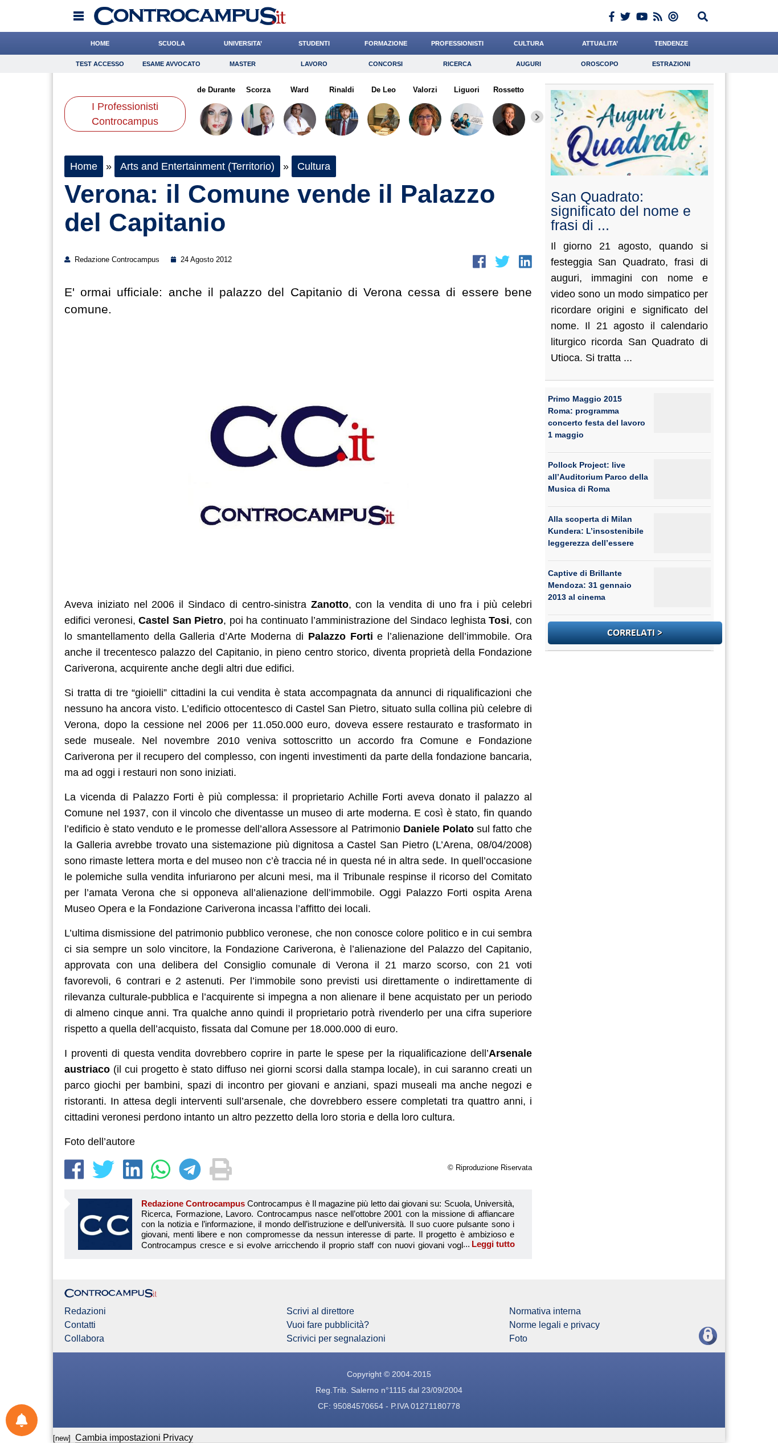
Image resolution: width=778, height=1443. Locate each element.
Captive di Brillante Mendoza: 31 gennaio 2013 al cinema (590, 585)
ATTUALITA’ (600, 43)
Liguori (467, 89)
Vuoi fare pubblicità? (327, 1325)
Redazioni (85, 1311)
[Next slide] (537, 117)
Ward (299, 89)
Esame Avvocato (171, 63)
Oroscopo (600, 63)
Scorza (257, 89)
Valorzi (425, 89)
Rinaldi (341, 89)
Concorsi (385, 63)
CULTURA (529, 43)
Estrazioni (671, 63)
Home (83, 166)
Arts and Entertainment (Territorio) (197, 166)
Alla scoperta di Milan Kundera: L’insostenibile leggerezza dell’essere (596, 530)
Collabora (84, 1338)
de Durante (216, 89)
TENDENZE (671, 43)
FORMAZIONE (386, 43)
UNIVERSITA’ (243, 43)
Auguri (528, 63)
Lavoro (314, 63)
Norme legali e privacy (554, 1325)
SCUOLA (171, 43)
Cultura (313, 166)
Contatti (80, 1325)
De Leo (383, 89)
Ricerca (457, 63)
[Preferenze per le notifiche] (22, 1420)
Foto (518, 1338)
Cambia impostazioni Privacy (134, 1437)
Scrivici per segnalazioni (336, 1338)
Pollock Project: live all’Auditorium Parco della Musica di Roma (598, 476)
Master (243, 63)
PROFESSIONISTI (457, 43)
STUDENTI (314, 43)
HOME (100, 43)
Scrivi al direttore (320, 1311)
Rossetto (508, 89)
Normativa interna (545, 1311)
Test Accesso (100, 63)
